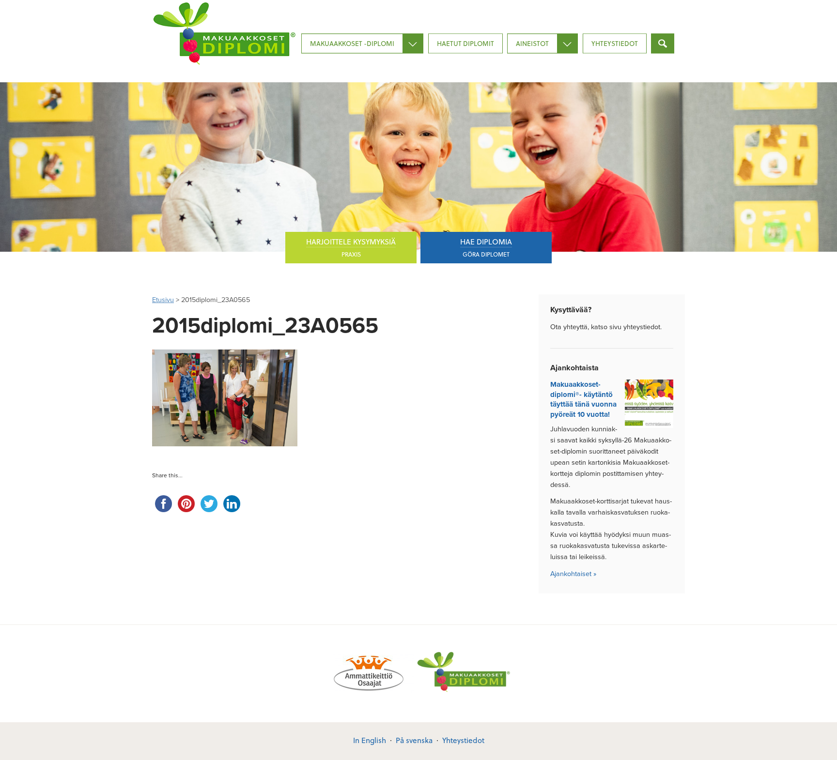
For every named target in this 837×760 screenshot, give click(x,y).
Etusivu (163, 300)
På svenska (414, 740)
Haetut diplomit (465, 43)
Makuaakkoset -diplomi (352, 43)
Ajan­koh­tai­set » (573, 574)
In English (369, 740)
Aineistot (532, 43)
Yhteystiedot (614, 43)
